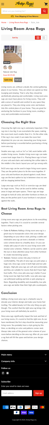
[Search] (44, 11)
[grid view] (38, 38)
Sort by (15, 38)
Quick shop (8, 80)
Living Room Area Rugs (18, 22)
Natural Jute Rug (10, 72)
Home (3, 22)
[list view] (44, 38)
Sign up (38, 393)
